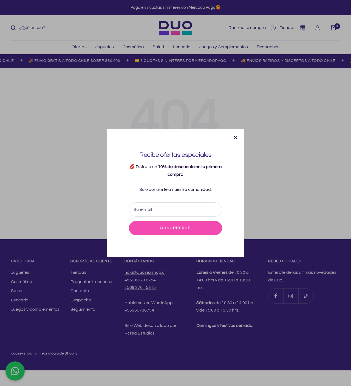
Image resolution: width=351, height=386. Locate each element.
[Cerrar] (235, 138)
